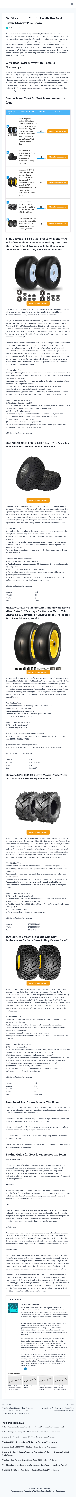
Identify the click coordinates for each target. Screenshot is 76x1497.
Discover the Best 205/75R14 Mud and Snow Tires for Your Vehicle (29, 1447)
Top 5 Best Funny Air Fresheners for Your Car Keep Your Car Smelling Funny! (34, 1465)
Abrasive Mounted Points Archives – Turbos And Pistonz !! (60, 1387)
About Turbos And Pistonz (28, 1386)
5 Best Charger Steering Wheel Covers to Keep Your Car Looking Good (31, 1432)
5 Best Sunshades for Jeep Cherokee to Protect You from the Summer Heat (33, 1427)
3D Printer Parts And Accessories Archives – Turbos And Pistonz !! (15, 1387)
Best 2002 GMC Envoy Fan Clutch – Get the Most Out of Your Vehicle (30, 1470)
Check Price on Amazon (57, 131)
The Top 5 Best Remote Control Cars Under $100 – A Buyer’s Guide (29, 1460)
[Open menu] (72, 3)
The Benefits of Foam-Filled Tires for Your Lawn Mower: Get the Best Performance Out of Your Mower (17, 1409)
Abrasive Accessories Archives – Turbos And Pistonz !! (45, 1387)
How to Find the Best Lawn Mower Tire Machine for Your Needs (57, 1408)
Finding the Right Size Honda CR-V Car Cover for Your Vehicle (28, 1437)
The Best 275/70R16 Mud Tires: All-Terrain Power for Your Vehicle (29, 1442)
